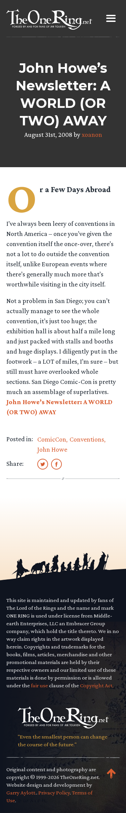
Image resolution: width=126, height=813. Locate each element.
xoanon (92, 134)
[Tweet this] (42, 464)
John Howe (52, 449)
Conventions (87, 439)
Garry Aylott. (21, 792)
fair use (39, 685)
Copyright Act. (97, 685)
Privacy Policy (54, 792)
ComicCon (51, 439)
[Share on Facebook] (56, 464)
